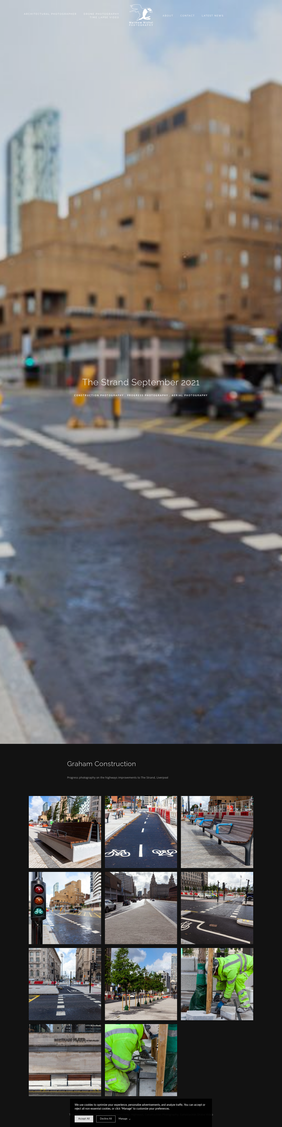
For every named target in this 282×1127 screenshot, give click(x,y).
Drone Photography (101, 14)
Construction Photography (99, 395)
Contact (187, 15)
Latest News (213, 15)
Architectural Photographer (50, 14)
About (168, 15)
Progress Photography (147, 395)
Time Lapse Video (104, 17)
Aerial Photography (190, 395)
